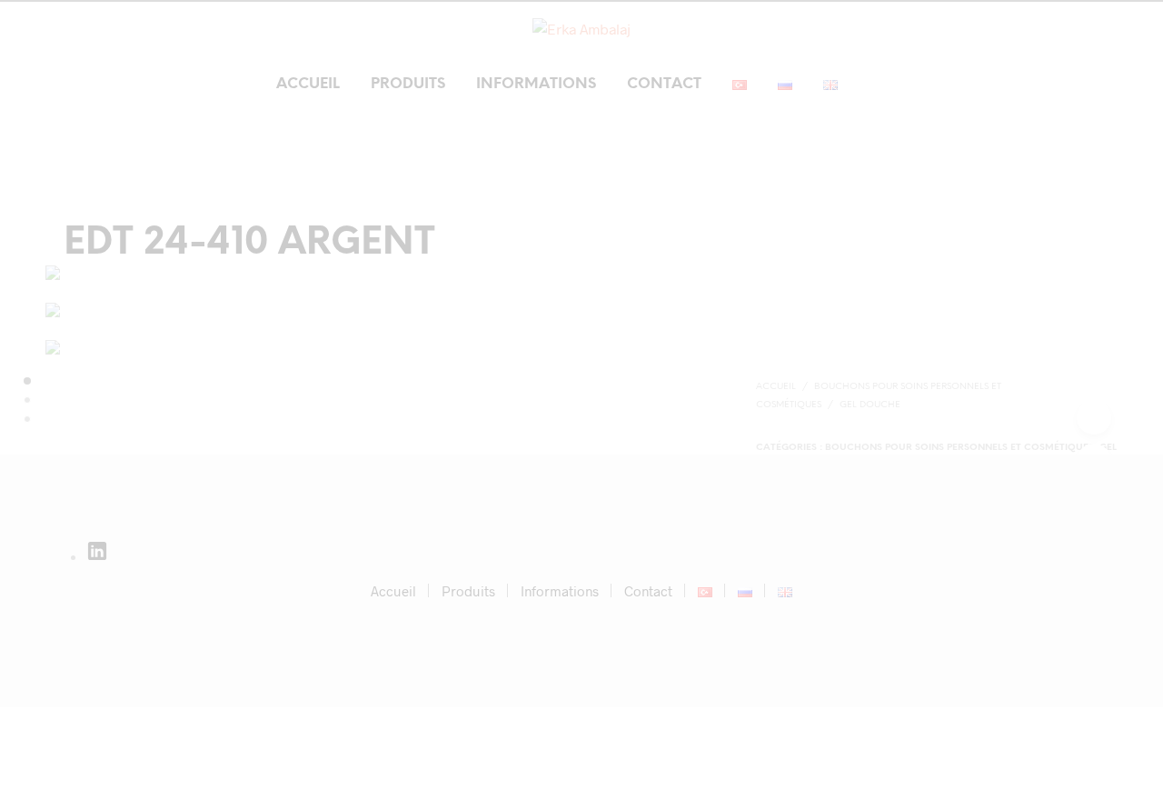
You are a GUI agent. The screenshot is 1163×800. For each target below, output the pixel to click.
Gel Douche (870, 405)
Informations (536, 84)
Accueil (308, 84)
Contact (664, 84)
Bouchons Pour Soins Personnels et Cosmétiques (959, 448)
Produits (408, 84)
